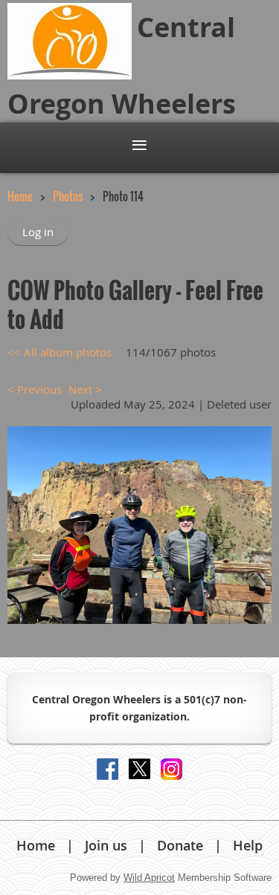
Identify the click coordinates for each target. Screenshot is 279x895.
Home (20, 196)
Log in (38, 231)
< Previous (34, 389)
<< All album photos (59, 352)
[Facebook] (107, 769)
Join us (106, 845)
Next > (85, 389)
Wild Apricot (149, 877)
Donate (180, 845)
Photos (68, 196)
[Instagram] (171, 769)
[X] (139, 769)
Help (248, 845)
